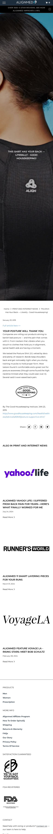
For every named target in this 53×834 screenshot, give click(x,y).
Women (7, 698)
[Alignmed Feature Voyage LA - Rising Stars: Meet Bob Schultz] (26, 621)
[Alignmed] (26, 2)
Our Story (7, 737)
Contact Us (41, 826)
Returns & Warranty (12, 729)
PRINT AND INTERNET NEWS (25, 309)
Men (5, 693)
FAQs (5, 733)
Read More (8, 517)
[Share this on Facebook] (34, 427)
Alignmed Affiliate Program (16, 716)
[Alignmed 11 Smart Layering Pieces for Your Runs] (26, 549)
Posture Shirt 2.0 (24, 353)
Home (7, 309)
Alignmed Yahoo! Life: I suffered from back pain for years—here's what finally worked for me (26, 504)
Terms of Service (11, 746)
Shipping (7, 725)
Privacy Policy (9, 742)
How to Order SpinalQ (14, 720)
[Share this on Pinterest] (41, 427)
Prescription (9, 702)
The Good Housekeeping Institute (22, 406)
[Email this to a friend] (47, 427)
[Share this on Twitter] (28, 427)
